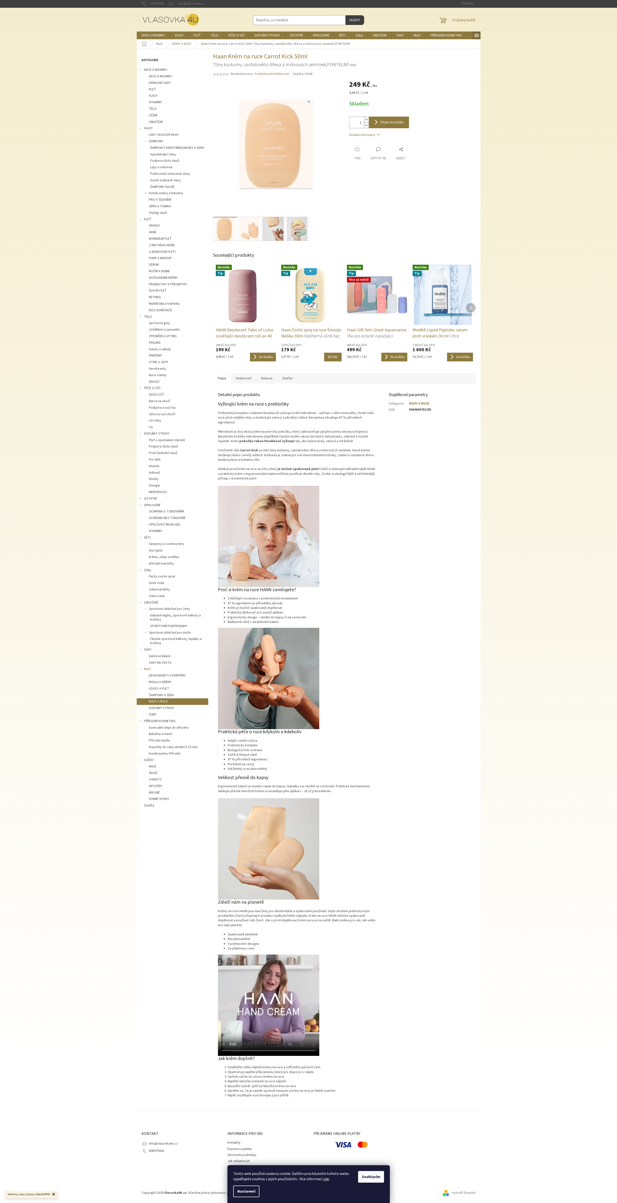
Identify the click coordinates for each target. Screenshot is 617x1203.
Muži (147, 669)
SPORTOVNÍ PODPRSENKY (168, 626)
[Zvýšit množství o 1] (366, 119)
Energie (154, 485)
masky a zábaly (160, 349)
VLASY (153, 95)
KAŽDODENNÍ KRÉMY (163, 277)
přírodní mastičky (161, 563)
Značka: (303, 74)
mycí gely (156, 550)
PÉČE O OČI (152, 388)
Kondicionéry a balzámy (166, 193)
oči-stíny (155, 420)
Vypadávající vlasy (163, 154)
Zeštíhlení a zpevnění (164, 329)
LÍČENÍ (153, 115)
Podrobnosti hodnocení (272, 74)
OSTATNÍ (150, 498)
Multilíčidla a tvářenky (164, 303)
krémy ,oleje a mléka (164, 557)
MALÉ (152, 766)
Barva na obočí (159, 401)
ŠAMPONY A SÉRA (161, 695)
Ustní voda (156, 583)
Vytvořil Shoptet (464, 1193)
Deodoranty (157, 368)
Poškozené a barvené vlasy (170, 173)
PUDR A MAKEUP (160, 258)
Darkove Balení (159, 656)
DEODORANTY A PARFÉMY (167, 675)
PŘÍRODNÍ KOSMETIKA (160, 721)
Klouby (154, 479)
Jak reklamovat (238, 1161)
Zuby (147, 570)
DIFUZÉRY (155, 786)
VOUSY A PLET (159, 688)
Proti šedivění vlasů (163, 453)
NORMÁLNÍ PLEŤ (160, 238)
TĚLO (153, 108)
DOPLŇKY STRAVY (156, 433)
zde (326, 1179)
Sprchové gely (159, 323)
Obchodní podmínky (241, 1155)
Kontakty (233, 1142)
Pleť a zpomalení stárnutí (167, 440)
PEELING (154, 342)
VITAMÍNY (155, 102)
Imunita (154, 466)
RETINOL (155, 297)
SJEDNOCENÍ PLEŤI (162, 251)
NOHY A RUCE (158, 701)
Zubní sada (157, 596)
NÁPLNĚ (154, 792)
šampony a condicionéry (166, 544)
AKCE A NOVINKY (155, 69)
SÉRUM (154, 264)
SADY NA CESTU (160, 662)
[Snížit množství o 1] (366, 125)
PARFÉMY (155, 355)
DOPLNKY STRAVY (161, 708)
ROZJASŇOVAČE (160, 310)
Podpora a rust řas (162, 407)
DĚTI (147, 537)
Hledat (354, 20)
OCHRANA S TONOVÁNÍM (166, 511)
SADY (148, 649)
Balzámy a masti (160, 734)
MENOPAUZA (158, 492)
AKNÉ (152, 232)
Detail (333, 357)
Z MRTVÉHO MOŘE (162, 245)
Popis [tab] (222, 378)
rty (151, 427)
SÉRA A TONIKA (160, 206)
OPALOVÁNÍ (152, 505)
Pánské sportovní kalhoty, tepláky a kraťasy (176, 641)
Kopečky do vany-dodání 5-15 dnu (173, 747)
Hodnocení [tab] (243, 378)
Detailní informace (362, 135)
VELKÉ (153, 773)
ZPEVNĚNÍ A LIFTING (163, 336)
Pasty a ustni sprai (162, 576)
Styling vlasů (158, 212)
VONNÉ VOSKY (159, 799)
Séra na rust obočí (162, 414)
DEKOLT (154, 381)
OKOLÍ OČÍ (156, 394)
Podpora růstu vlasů (164, 160)
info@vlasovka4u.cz (163, 1143)
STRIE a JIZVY (158, 362)
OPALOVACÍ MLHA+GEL (165, 524)
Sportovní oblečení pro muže (170, 632)
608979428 (156, 1150)
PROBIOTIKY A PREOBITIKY (168, 284)
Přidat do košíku (392, 122)
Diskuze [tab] (266, 378)
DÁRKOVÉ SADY (160, 82)
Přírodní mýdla (159, 740)
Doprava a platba (239, 1149)
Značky (149, 805)
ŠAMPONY (156, 141)
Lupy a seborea (161, 167)
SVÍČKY (149, 760)
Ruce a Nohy (158, 375)
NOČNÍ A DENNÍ (159, 271)
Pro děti (154, 459)
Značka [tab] (287, 378)
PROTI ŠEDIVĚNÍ (160, 199)
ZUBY (152, 714)
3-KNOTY (155, 779)
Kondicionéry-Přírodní (164, 753)
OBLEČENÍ (156, 122)
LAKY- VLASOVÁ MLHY (164, 134)
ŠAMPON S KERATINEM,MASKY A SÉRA (177, 147)
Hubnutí (154, 472)
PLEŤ (152, 89)
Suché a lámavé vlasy (165, 180)
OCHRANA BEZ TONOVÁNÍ (167, 518)
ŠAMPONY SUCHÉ (162, 186)
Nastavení (246, 1191)
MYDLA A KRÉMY (160, 682)
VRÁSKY (154, 225)
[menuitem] (153, 35)
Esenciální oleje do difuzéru (169, 727)
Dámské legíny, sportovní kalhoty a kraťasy (175, 617)
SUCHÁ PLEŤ (158, 290)
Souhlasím (371, 1176)
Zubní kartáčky (159, 589)
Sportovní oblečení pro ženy (169, 608)
